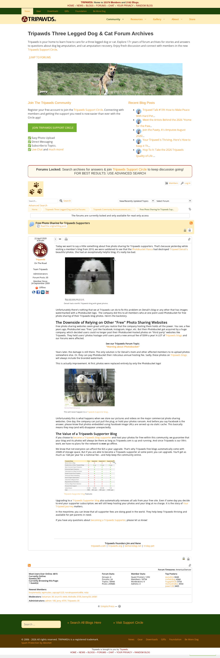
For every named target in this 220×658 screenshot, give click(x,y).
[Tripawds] (39, 19)
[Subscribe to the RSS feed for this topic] (191, 222)
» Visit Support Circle (128, 622)
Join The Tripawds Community (49, 103)
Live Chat (37, 149)
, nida (85, 592)
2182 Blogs (132, 2)
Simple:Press (107, 606)
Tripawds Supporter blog (97, 412)
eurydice (169, 577)
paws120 (169, 586)
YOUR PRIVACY (125, 5)
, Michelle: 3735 (74, 596)
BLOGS (89, 5)
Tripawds (40, 259)
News (27, 11)
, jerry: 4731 (61, 600)
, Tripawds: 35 (73, 600)
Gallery (157, 19)
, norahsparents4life (73, 592)
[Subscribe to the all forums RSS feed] (29, 565)
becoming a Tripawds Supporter (108, 520)
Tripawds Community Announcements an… (112, 209)
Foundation (81, 11)
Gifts (67, 11)
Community (113, 19)
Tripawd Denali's (179, 249)
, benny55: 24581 (89, 596)
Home (34, 209)
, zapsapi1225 (57, 592)
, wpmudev (46, 592)
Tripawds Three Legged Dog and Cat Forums (65, 209)
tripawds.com (98, 545)
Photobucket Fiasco (142, 249)
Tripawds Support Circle (42, 49)
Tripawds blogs (174, 335)
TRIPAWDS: (87, 2)
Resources (137, 19)
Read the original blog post (53, 225)
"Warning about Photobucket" (122, 346)
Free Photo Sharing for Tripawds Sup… (157, 209)
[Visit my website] (34, 292)
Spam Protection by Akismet (36, 642)
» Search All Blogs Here (84, 622)
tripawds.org (115, 545)
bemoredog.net (133, 545)
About (175, 19)
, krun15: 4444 (60, 596)
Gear (38, 11)
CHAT (111, 5)
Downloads (52, 11)
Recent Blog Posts (141, 103)
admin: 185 (50, 600)
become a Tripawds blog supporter (92, 437)
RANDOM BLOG (144, 5)
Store (192, 19)
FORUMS (101, 5)
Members (173, 183)
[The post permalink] (60, 239)
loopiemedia (35, 592)
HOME (70, 5)
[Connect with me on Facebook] (38, 292)
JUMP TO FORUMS (40, 57)
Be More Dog (99, 11)
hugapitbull (170, 581)
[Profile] (40, 250)
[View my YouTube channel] (47, 292)
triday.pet (149, 545)
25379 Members (112, 2)
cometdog (170, 579)
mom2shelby (171, 583)
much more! (56, 149)
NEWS (80, 5)
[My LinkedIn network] (43, 292)
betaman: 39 (48, 596)
